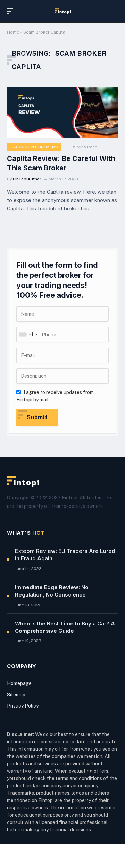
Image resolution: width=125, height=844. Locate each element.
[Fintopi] (63, 11)
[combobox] (28, 334)
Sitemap (16, 694)
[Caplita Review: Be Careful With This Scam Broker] (62, 112)
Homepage (19, 683)
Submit (37, 417)
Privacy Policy (23, 706)
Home (13, 32)
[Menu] (11, 11)
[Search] (115, 11)
